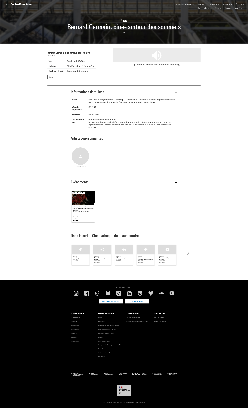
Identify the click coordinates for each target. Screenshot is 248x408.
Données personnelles (128, 402)
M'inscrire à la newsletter (110, 301)
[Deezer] (150, 294)
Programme (201, 4)
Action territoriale (75, 341)
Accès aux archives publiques (105, 353)
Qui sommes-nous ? (75, 317)
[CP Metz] (110, 375)
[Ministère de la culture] (124, 390)
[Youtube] (172, 294)
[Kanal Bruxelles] (140, 375)
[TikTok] (118, 294)
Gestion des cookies (140, 402)
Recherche (101, 349)
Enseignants (101, 337)
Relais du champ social (104, 341)
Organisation (74, 321)
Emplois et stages (75, 329)
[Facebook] (86, 294)
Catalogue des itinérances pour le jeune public (109, 345)
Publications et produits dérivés (106, 333)
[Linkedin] (129, 294)
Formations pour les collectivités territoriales (137, 321)
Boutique (229, 8)
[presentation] (187, 253)
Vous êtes (239, 8)
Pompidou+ (226, 4)
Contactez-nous (137, 301)
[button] (124, 92)
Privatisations (101, 321)
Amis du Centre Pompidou (160, 321)
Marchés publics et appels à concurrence (108, 325)
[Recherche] (237, 4)
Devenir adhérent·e (206, 8)
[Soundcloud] (161, 294)
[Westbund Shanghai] (158, 375)
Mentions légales (107, 402)
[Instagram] (76, 294)
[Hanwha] (172, 375)
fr (242, 4)
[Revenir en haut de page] (243, 403)
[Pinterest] (140, 294)
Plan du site (116, 402)
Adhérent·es (74, 333)
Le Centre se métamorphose (185, 4)
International (74, 337)
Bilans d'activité (75, 325)
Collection (213, 4)
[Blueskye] (108, 294)
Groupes (100, 317)
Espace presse (101, 356)
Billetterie (218, 8)
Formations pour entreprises (133, 317)
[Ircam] (95, 375)
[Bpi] (78, 375)
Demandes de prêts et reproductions (107, 329)
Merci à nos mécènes (159, 317)
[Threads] (97, 294)
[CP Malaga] (124, 375)
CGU (121, 402)
